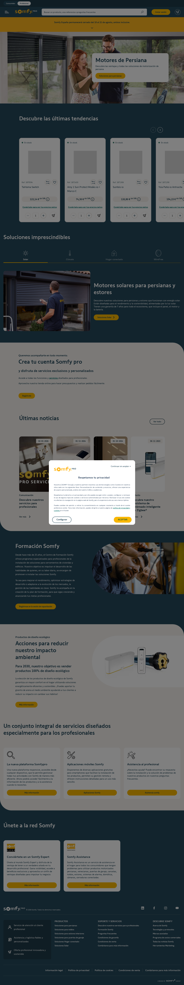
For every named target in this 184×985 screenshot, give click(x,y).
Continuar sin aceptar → (121, 466)
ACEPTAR (123, 519)
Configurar (61, 519)
